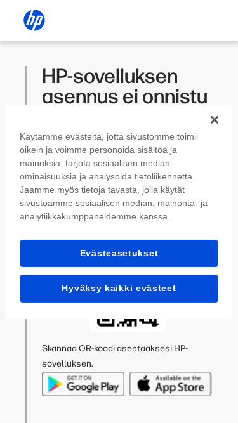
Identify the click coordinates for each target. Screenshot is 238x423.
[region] (119, 211)
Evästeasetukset (119, 252)
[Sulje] (214, 119)
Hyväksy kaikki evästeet (119, 288)
